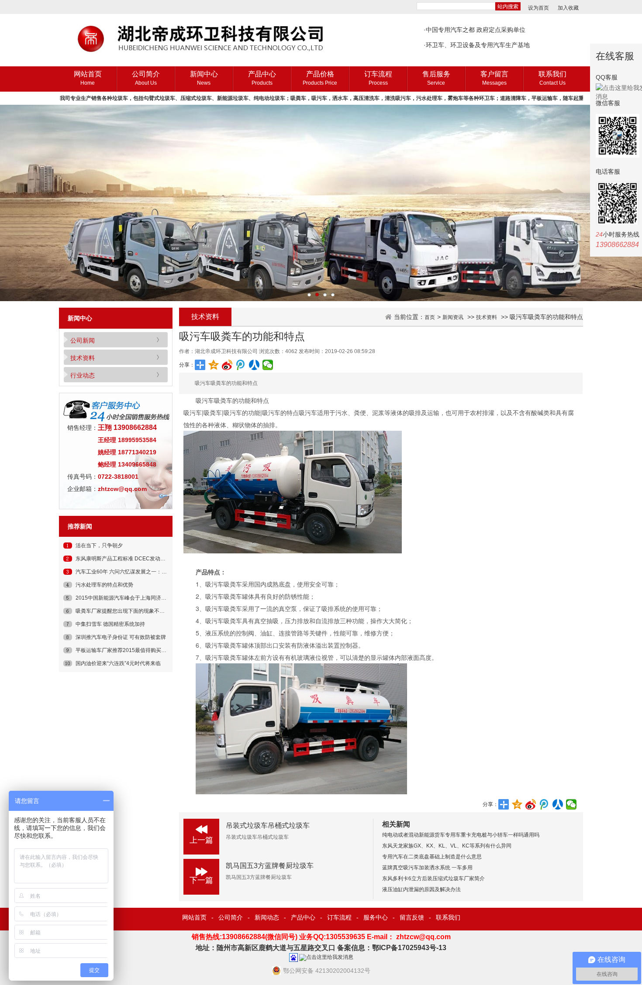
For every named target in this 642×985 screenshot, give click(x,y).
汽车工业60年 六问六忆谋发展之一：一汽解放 (129, 572)
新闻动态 (267, 917)
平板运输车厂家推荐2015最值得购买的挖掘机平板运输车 (142, 650)
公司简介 (146, 78)
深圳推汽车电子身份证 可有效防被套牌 (121, 637)
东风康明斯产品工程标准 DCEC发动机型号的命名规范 (139, 559)
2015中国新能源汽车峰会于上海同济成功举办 (129, 598)
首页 (430, 317)
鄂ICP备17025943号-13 (409, 947)
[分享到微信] (267, 365)
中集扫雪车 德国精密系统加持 (110, 624)
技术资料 (82, 357)
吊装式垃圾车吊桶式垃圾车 (268, 825)
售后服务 (436, 78)
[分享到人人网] (254, 365)
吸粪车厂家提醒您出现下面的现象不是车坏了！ (131, 611)
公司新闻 (82, 340)
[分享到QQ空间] (213, 365)
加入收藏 (568, 8)
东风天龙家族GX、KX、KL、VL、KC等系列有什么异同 (446, 846)
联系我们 (552, 78)
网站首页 (88, 78)
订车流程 (378, 78)
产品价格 (320, 78)
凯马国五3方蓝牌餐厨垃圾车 (270, 865)
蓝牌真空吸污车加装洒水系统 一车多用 (427, 868)
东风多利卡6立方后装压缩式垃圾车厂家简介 (433, 878)
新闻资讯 (452, 317)
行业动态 (82, 375)
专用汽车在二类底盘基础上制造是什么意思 (432, 857)
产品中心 (262, 78)
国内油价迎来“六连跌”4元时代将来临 (118, 663)
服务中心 (375, 917)
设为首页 (538, 8)
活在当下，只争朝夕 (99, 545)
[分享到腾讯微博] (240, 365)
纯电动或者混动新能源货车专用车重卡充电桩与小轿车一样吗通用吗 (460, 835)
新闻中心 (204, 78)
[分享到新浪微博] (227, 365)
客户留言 (494, 78)
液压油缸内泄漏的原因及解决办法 (421, 889)
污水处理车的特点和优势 (104, 585)
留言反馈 (412, 917)
